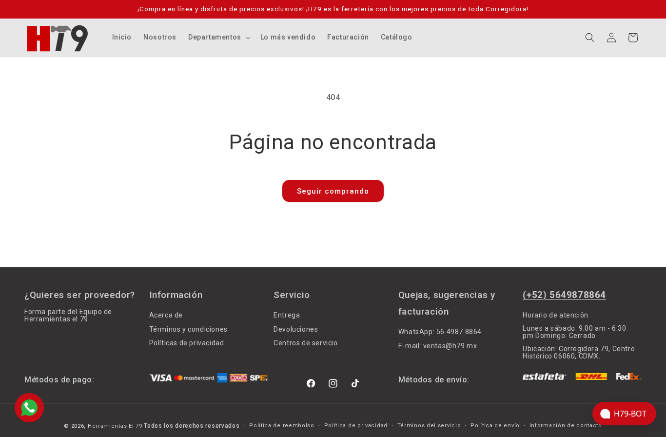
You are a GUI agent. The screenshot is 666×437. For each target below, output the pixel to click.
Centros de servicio (305, 343)
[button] (218, 37)
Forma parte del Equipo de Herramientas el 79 (68, 315)
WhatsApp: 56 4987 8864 (440, 332)
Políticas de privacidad (186, 343)
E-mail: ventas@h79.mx (437, 346)
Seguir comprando (333, 191)
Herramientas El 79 (115, 426)
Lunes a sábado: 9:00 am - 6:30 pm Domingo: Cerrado (574, 331)
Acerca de (166, 315)
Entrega (287, 315)
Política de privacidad (356, 426)
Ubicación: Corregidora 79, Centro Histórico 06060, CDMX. (579, 352)
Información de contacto (565, 426)
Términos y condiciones (188, 329)
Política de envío (495, 426)
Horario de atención (555, 315)
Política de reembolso (281, 426)
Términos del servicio (429, 426)
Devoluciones (296, 329)
